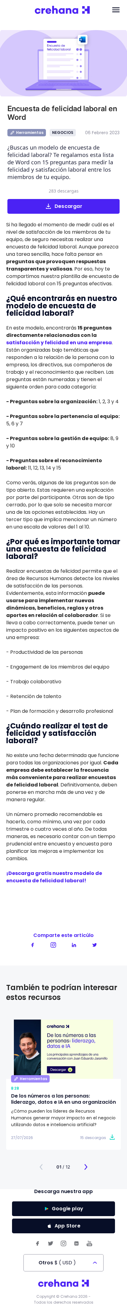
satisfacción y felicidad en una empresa (59, 342)
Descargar (68, 206)
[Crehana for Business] (62, 10)
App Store (67, 1225)
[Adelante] (86, 1167)
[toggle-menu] (116, 10)
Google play (67, 1208)
